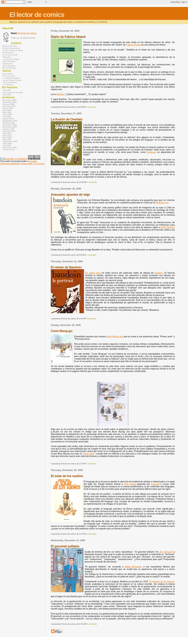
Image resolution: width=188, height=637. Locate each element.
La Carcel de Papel (11, 59)
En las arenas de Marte (13, 50)
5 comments (92, 624)
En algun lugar (93, 273)
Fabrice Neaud (133, 45)
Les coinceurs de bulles (13, 92)
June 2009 (7, 143)
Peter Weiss (130, 484)
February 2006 (9, 106)
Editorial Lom (162, 202)
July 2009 (7, 146)
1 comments (91, 255)
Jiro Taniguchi (166, 552)
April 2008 (7, 137)
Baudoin (159, 273)
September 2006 (10, 121)
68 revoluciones (9, 68)
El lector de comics (27, 33)
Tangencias (8, 63)
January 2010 (9, 150)
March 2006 (8, 108)
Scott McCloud (9, 61)
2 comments (91, 464)
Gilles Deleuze (167, 227)
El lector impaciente (11, 48)
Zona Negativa (9, 66)
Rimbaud (151, 152)
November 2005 (10, 100)
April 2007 (7, 133)
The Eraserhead (10, 82)
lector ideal (88, 453)
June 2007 (7, 135)
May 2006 (7, 113)
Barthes (60, 94)
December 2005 (10, 102)
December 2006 (10, 127)
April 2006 (7, 110)
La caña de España (11, 78)
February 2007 (9, 131)
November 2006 (10, 125)
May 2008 (7, 139)
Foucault (155, 484)
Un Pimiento (8, 84)
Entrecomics (8, 52)
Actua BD (7, 90)
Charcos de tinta (10, 46)
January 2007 (9, 129)
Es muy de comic (10, 55)
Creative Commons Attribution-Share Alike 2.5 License (22, 162)
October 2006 (9, 123)
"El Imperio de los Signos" (162, 581)
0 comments (91, 107)
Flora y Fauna (9, 76)
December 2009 (10, 148)
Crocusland (8, 73)
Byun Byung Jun (115, 336)
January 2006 (9, 104)
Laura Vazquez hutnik (12, 80)
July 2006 (7, 117)
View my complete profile (23, 38)
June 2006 (7, 115)
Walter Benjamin (133, 567)
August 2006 (8, 119)
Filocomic (7, 57)
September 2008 (10, 141)
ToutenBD (7, 94)
